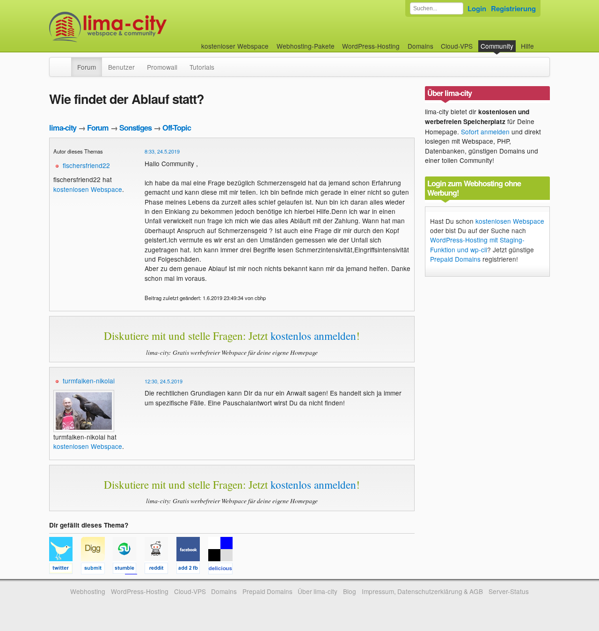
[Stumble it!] (129, 569)
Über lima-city (317, 591)
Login (477, 8)
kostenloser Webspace (235, 46)
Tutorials (202, 67)
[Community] (65, 62)
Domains (420, 46)
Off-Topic (176, 127)
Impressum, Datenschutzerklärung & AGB (422, 591)
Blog (349, 591)
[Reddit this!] (160, 569)
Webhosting (87, 591)
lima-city (62, 127)
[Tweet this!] (65, 569)
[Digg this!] (97, 569)
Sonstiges (135, 127)
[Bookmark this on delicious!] (223, 569)
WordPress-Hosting (371, 46)
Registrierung (513, 8)
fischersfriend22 (86, 165)
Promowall (162, 67)
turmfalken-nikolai (89, 380)
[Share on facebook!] (192, 569)
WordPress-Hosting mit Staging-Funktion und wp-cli (477, 244)
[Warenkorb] (541, 41)
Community (497, 46)
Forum (86, 67)
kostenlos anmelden (313, 336)
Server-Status (509, 591)
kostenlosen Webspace (87, 189)
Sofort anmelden (485, 131)
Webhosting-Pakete (306, 46)
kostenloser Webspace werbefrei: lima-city (142, 27)
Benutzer (121, 67)
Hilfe (527, 46)
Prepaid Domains (455, 259)
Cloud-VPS (457, 46)
